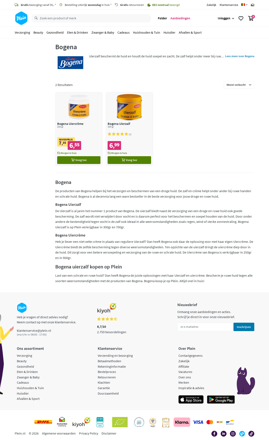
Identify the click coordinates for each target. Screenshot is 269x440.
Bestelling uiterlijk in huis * (88, 5)
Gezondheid (55, 32)
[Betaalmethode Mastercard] (210, 422)
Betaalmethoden (109, 361)
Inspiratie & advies (191, 388)
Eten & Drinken (77, 32)
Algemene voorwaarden (59, 433)
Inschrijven (244, 327)
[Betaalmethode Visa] (198, 422)
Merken (183, 382)
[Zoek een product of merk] (35, 18)
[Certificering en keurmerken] (120, 422)
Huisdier (169, 32)
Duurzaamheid (108, 393)
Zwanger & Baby (102, 32)
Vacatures (185, 372)
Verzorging (22, 32)
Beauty (38, 32)
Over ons (184, 377)
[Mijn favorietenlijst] (241, 18)
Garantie (104, 388)
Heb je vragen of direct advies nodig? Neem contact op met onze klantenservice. (46, 319)
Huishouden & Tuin (146, 32)
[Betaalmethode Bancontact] (230, 422)
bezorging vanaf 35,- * (38, 5)
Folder (162, 18)
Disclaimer (109, 433)
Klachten (104, 382)
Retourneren (107, 377)
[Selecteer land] (244, 4)
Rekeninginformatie (112, 366)
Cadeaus (123, 32)
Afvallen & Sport (190, 32)
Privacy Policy (88, 433)
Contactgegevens (190, 355)
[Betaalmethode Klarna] (182, 422)
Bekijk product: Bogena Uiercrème (78, 129)
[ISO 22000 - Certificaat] (139, 422)
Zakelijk (211, 5)
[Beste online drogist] (153, 422)
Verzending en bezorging (115, 355)
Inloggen (224, 18)
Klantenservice (229, 5)
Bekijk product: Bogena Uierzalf (129, 129)
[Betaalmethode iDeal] (219, 422)
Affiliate (183, 366)
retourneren (132, 5)
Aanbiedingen (180, 18)
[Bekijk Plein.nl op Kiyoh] (81, 422)
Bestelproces (107, 372)
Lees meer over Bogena (239, 56)
